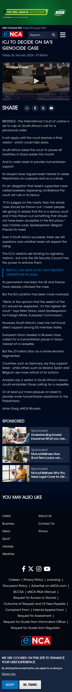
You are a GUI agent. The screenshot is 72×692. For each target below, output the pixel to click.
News (6, 531)
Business (8, 523)
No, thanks (30, 684)
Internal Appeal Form (48, 610)
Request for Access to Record (34, 598)
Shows (43, 531)
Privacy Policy (33, 580)
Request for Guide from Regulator (35, 628)
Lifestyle (7, 546)
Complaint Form (17, 610)
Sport (6, 539)
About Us (45, 516)
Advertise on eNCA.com (48, 586)
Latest (6, 516)
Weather (8, 554)
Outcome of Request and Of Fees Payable (35, 604)
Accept (10, 684)
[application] (36, 81)
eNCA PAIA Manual (42, 592)
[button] (36, 81)
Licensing (53, 580)
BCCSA (18, 592)
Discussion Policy (15, 586)
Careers (14, 580)
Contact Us (46, 523)
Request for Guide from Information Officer (35, 622)
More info (9, 674)
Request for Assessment (35, 616)
